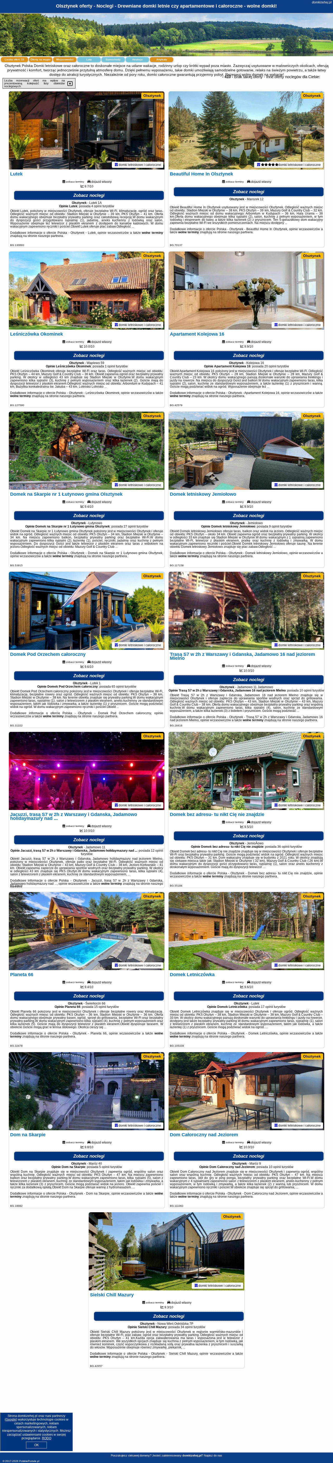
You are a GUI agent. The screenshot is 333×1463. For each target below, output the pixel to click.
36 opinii (283, 847)
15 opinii (100, 1007)
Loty (89, 59)
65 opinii (118, 686)
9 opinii (274, 526)
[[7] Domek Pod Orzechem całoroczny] (86, 611)
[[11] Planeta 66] (86, 931)
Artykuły (161, 59)
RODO (46, 1438)
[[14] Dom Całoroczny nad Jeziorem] (246, 1091)
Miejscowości (65, 59)
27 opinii (130, 526)
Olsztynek (152, 95)
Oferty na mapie (40, 59)
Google (11, 1419)
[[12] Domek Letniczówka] (246, 931)
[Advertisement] (166, 1414)
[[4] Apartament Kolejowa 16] (246, 291)
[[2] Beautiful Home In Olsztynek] (246, 130)
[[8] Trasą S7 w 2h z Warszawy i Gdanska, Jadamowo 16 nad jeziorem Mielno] (246, 611)
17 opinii (267, 1007)
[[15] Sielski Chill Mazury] (166, 1251)
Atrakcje (137, 59)
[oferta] (116, 164)
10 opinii (305, 690)
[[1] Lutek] (86, 130)
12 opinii (157, 850)
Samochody (113, 59)
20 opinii (270, 366)
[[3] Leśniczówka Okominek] (86, 291)
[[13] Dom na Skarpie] (86, 1091)
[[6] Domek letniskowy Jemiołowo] (246, 451)
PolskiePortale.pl (29, 1461)
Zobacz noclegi (89, 195)
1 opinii (110, 366)
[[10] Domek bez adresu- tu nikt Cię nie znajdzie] (246, 771)
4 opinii (96, 206)
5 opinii (104, 1167)
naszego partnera (50, 236)
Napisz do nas (213, 1455)
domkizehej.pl (322, 2)
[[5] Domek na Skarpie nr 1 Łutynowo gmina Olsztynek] (86, 451)
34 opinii (187, 1327)
